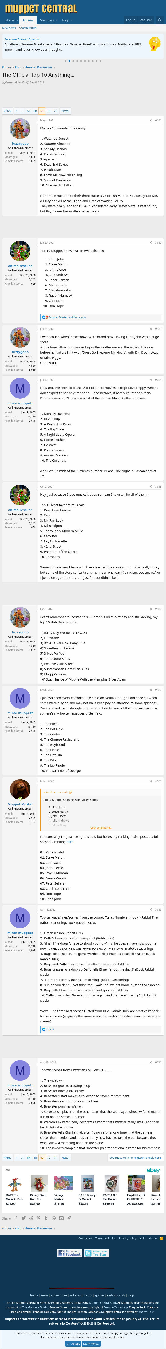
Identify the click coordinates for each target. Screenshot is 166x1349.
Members (47, 20)
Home (9, 20)
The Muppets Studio (35, 1307)
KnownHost (146, 1312)
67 (28, 111)
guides (99, 1295)
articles (75, 1295)
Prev (8, 111)
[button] (17, 20)
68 (35, 111)
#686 (158, 609)
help (131, 1295)
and (67, 317)
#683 (158, 329)
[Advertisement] (83, 96)
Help (65, 20)
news (44, 1295)
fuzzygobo (20, 143)
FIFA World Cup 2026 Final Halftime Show (38, 39)
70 (48, 111)
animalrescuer (20, 266)
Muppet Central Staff (102, 1303)
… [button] (22, 111)
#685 (158, 486)
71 (55, 111)
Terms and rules (105, 1238)
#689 (158, 909)
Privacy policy (127, 1238)
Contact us (85, 1238)
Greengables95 (14, 82)
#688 (158, 781)
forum (87, 1295)
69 (41, 111)
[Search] (160, 20)
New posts (9, 28)
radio (111, 1295)
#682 (158, 242)
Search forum (28, 28)
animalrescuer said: (55, 792)
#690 (158, 1062)
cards (121, 1295)
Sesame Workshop (116, 1307)
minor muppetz (20, 403)
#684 (158, 380)
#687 (158, 690)
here (70, 841)
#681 (158, 120)
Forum (28, 20)
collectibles (59, 1295)
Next (65, 111)
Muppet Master (20, 804)
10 (100, 61)
